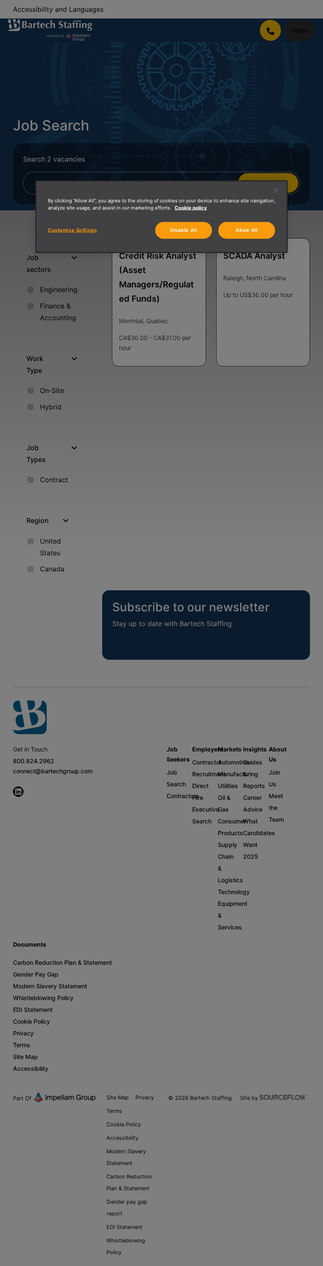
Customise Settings (72, 230)
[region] (161, 216)
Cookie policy (191, 208)
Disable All (183, 230)
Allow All (247, 230)
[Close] (276, 190)
